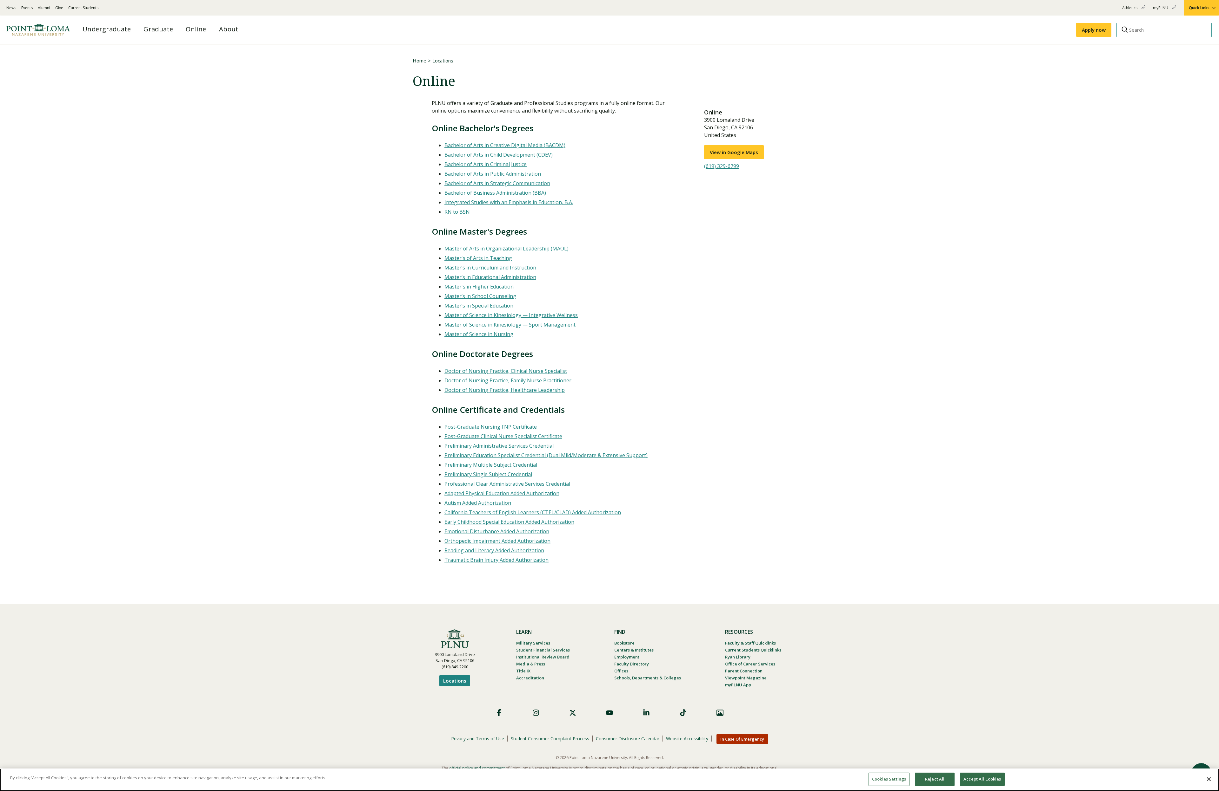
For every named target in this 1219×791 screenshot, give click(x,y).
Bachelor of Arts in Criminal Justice (485, 164)
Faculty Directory (631, 664)
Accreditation (530, 678)
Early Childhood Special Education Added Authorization (509, 521)
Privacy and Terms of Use (477, 739)
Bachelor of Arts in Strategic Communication (497, 183)
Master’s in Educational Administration (490, 277)
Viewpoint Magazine (746, 678)
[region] (609, 779)
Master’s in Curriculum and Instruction (490, 267)
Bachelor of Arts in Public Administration (492, 173)
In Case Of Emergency (742, 739)
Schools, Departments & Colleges (647, 678)
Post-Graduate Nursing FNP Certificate (490, 426)
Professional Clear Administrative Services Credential (507, 483)
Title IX (523, 671)
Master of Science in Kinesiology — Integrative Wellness (511, 315)
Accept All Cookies (982, 779)
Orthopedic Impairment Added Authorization (497, 540)
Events (27, 7)
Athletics (1130, 10)
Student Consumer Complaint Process (550, 739)
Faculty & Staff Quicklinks (750, 643)
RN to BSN (457, 211)
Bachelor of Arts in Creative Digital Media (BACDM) (504, 145)
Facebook (499, 713)
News (11, 7)
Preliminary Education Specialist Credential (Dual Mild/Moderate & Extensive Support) (546, 455)
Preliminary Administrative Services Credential (499, 445)
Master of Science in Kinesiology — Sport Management (510, 324)
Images (720, 713)
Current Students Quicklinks (753, 650)
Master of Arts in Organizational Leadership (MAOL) (506, 248)
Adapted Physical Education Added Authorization (501, 493)
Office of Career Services (750, 664)
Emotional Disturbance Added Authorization (496, 531)
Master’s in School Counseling (480, 296)
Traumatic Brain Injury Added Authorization (496, 559)
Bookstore (624, 643)
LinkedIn (646, 713)
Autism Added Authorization (477, 502)
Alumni (44, 7)
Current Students (83, 7)
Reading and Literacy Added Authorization (494, 550)
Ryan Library (737, 657)
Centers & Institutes (634, 650)
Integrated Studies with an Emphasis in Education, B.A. (508, 202)
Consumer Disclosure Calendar (627, 739)
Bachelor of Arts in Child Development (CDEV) (498, 154)
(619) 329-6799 (721, 166)
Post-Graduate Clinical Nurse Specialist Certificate (503, 436)
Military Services (533, 643)
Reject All (934, 779)
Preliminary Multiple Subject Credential (490, 464)
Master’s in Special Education (478, 305)
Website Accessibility (687, 739)
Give (59, 7)
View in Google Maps (734, 152)
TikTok (683, 713)
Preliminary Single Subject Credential (488, 474)
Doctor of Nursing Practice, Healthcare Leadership (504, 389)
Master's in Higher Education (479, 286)
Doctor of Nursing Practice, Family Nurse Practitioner (507, 380)
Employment (626, 657)
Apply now (1094, 30)
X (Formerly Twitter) (573, 713)
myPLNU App (738, 685)
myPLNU (1161, 10)
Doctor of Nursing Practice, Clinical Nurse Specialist (505, 370)
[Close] (1209, 779)
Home (419, 60)
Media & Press (530, 664)
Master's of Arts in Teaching (478, 258)
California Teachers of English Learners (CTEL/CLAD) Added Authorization (532, 512)
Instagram (536, 713)
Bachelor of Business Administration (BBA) (495, 192)
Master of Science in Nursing (478, 334)
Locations (442, 60)
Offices (621, 671)
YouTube (609, 713)
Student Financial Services (543, 650)
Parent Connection (744, 671)
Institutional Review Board (543, 657)
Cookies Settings (889, 779)
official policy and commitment (477, 768)
